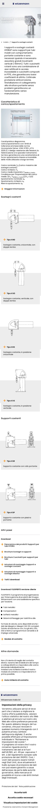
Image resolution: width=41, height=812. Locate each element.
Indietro (6, 42)
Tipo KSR (11, 461)
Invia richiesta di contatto (16, 680)
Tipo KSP (11, 512)
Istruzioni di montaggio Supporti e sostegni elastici (20, 573)
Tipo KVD (11, 293)
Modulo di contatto (13, 639)
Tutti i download (12, 580)
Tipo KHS (11, 347)
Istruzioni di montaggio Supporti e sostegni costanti (20, 565)
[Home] (21, 3)
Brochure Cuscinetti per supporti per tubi (21, 558)
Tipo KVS (11, 401)
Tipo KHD (11, 240)
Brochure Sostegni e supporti (17, 552)
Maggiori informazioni (14, 189)
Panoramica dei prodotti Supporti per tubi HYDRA (21, 545)
